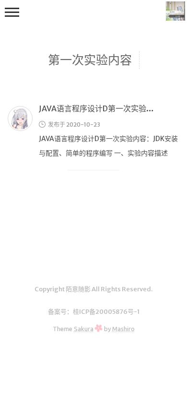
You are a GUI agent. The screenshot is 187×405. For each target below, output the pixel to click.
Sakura (84, 328)
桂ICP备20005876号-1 (106, 312)
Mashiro (123, 328)
